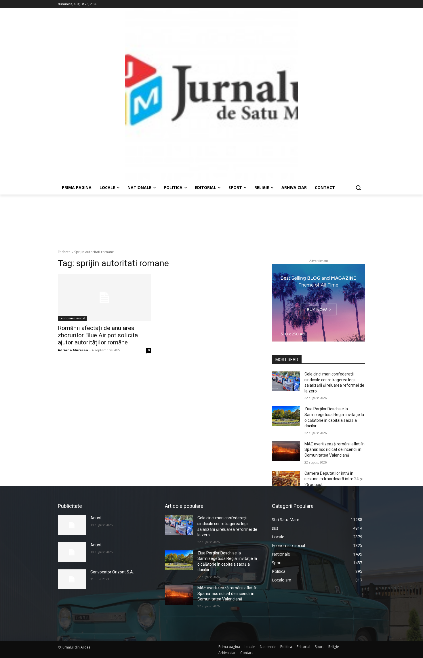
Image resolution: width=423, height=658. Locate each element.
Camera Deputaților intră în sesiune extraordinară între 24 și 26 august (333, 479)
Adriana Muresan (73, 350)
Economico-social (72, 318)
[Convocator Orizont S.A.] (72, 579)
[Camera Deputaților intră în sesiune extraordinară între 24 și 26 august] (286, 480)
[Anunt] (72, 525)
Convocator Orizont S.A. (112, 572)
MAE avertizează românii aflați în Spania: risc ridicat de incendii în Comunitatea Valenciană (334, 449)
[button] (358, 187)
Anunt (96, 518)
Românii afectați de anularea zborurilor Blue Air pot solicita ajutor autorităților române (98, 335)
